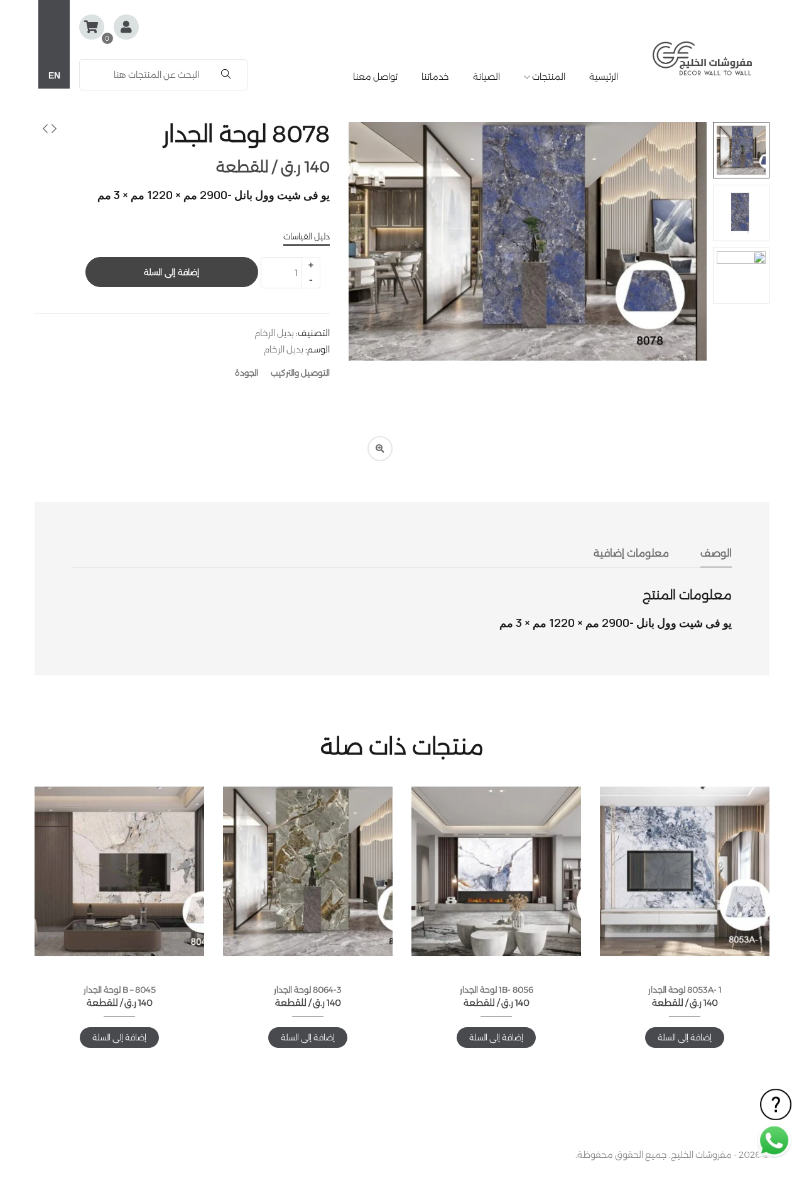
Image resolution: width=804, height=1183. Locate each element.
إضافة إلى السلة (171, 272)
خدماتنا (435, 76)
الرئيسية (603, 76)
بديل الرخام (274, 333)
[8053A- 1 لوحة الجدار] (684, 871)
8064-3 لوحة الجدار (308, 989)
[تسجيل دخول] (126, 28)
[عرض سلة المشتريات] (91, 27)
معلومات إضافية (631, 553)
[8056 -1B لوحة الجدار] (496, 871)
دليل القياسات (306, 236)
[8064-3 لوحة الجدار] (308, 871)
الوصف (716, 553)
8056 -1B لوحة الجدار (496, 989)
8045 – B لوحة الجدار (120, 989)
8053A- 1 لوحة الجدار (685, 989)
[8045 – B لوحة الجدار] (119, 871)
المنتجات (547, 76)
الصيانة (486, 76)
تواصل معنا (375, 76)
